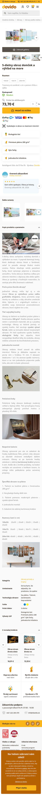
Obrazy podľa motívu (33, 20)
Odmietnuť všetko (21, 782)
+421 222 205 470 (12, 713)
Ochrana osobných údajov (11, 750)
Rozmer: (6, 75)
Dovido (37, 165)
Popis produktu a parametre (13, 227)
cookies (24, 768)
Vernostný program (28, 748)
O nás (23, 745)
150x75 (13, 81)
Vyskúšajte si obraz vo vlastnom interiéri (23, 126)
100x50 (5, 81)
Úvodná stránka (8, 20)
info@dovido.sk (34, 713)
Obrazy (19, 20)
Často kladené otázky (29, 750)
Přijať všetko (21, 788)
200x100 (22, 81)
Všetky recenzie (16, 176)
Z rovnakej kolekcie (9, 630)
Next (36, 37)
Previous (3, 645)
